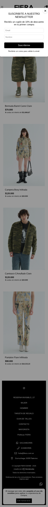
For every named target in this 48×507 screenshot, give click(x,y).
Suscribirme (24, 45)
